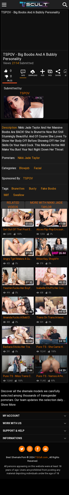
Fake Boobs (48, 188)
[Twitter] (22, 449)
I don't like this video (6, 76)
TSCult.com (41, 457)
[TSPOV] (23, 107)
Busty (32, 188)
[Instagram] (30, 449)
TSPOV (24, 93)
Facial (37, 168)
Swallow (18, 195)
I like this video (6, 71)
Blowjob (24, 168)
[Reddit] (46, 449)
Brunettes (17, 188)
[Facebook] (38, 449)
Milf (6, 195)
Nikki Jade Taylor (29, 158)
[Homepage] (34, 4)
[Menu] (4, 4)
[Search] (64, 4)
